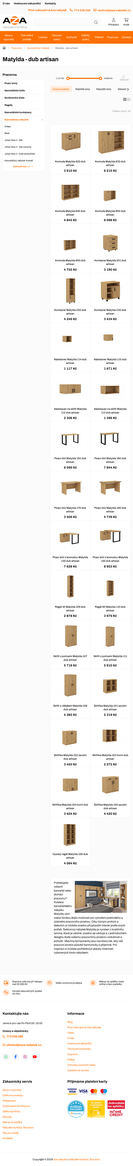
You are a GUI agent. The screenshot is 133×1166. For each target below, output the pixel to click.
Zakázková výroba (78, 1070)
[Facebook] (15, 1056)
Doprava (72, 1054)
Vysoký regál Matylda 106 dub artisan (70, 856)
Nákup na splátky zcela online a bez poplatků (111, 982)
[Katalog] (124, 99)
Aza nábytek (60, 1159)
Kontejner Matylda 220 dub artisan (70, 312)
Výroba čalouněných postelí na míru (27, 992)
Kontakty (50, 3)
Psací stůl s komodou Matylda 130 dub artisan (70, 559)
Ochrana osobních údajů (81, 1065)
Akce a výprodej (8, 37)
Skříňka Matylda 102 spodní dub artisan (70, 757)
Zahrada (126, 37)
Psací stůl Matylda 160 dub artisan (110, 460)
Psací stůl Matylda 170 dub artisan (70, 509)
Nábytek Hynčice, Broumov (18, 1127)
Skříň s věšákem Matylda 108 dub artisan (70, 707)
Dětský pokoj (86, 37)
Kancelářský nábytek (38, 48)
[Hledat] (96, 22)
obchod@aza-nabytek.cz (114, 10)
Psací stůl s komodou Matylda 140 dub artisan (110, 559)
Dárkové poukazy (13, 1095)
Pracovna (112, 37)
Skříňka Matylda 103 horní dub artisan (110, 757)
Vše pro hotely (11, 1133)
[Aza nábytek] (15, 22)
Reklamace (9, 1100)
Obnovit (124, 79)
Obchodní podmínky (79, 1048)
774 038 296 (82, 10)
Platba (71, 1059)
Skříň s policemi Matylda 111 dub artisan (110, 658)
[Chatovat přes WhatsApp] (6, 1056)
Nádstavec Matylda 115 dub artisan (110, 361)
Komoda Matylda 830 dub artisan (110, 163)
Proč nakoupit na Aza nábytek (47, 10)
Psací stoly (11, 83)
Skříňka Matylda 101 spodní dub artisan (110, 707)
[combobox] (67, 22)
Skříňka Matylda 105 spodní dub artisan (110, 806)
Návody (7, 1116)
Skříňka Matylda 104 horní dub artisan (70, 806)
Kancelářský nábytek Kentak (19, 160)
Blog (70, 1022)
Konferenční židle (14, 98)
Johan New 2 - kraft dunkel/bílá (20, 154)
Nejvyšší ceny (103, 89)
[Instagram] (25, 1056)
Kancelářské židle (15, 90)
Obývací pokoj (57, 37)
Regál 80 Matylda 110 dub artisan (110, 608)
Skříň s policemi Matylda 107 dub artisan (70, 658)
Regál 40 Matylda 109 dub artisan (70, 608)
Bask (7, 133)
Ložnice (42, 37)
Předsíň (99, 37)
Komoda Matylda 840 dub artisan (70, 213)
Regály (9, 105)
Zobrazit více (21, 166)
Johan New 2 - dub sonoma (18, 147)
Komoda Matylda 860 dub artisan (70, 262)
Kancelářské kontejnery (18, 112)
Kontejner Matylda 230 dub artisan (110, 312)
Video (70, 1032)
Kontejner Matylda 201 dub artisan (110, 262)
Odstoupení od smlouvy (16, 1106)
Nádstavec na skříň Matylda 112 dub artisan (70, 411)
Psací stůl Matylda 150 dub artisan (70, 460)
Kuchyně (71, 37)
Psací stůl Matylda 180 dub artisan (110, 509)
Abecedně (123, 89)
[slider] (68, 78)
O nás (6, 3)
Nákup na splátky (12, 1122)
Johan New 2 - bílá (14, 140)
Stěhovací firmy (11, 1111)
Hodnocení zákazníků (27, 3)
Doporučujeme (61, 89)
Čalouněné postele (27, 37)
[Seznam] (128, 99)
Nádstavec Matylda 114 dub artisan (70, 361)
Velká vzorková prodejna (69, 983)
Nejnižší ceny (83, 89)
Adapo (8, 126)
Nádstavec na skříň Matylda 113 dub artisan (110, 411)
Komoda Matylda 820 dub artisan (70, 163)
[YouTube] (34, 1056)
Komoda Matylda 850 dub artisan (110, 213)
